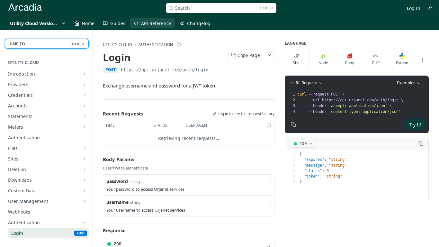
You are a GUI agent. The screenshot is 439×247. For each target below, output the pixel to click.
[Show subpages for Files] (84, 148)
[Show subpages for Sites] (84, 158)
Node (323, 63)
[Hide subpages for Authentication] (84, 222)
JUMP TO (46, 44)
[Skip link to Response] (98, 231)
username (117, 202)
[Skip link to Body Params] (98, 159)
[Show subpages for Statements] (84, 116)
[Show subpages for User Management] (84, 201)
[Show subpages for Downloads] (84, 180)
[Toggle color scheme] (431, 8)
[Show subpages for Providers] (84, 84)
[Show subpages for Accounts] (84, 105)
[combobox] (248, 183)
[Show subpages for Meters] (84, 127)
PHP (376, 63)
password (117, 181)
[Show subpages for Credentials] (84, 95)
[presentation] (362, 102)
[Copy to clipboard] (215, 70)
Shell (297, 63)
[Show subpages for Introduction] (84, 74)
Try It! (415, 125)
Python (402, 63)
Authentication (156, 44)
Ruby (349, 63)
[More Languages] (422, 59)
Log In (413, 8)
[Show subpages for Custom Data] (84, 190)
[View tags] (179, 45)
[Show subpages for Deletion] (84, 169)
